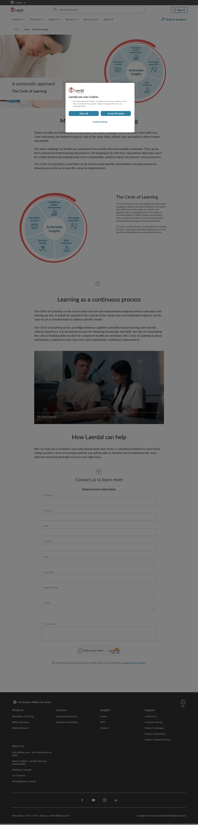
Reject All (84, 113)
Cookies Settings (100, 121)
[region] (100, 108)
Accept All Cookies (116, 113)
